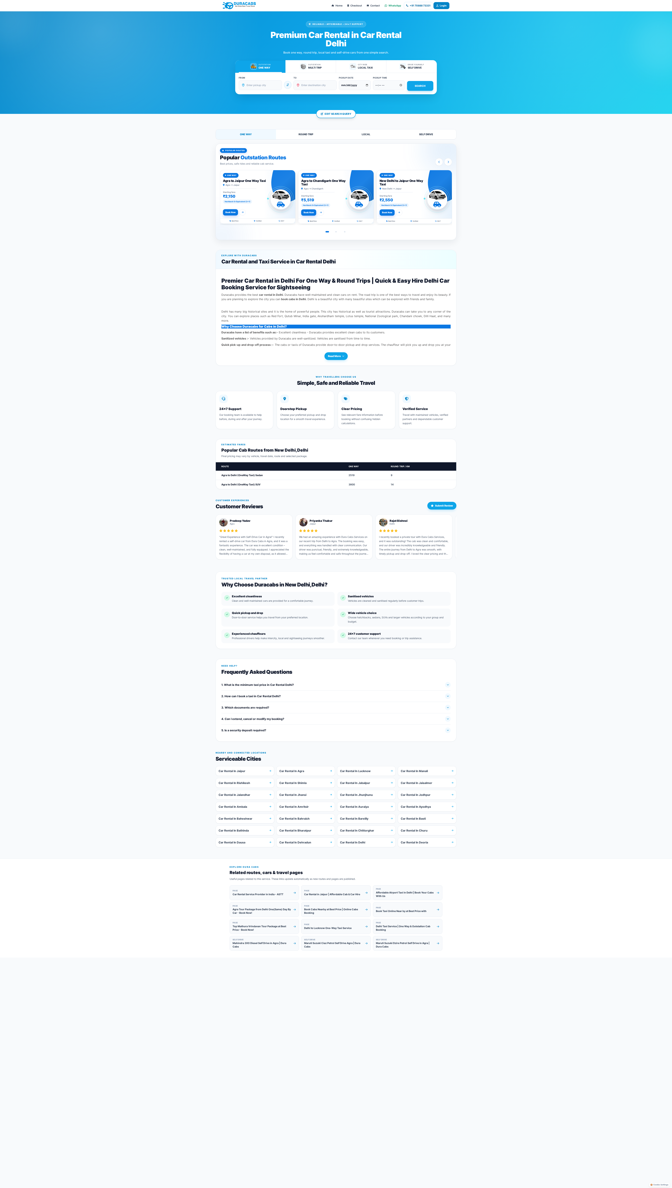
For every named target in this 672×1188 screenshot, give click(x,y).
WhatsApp (394, 5)
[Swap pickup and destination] (287, 85)
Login (443, 5)
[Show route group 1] (327, 232)
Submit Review (444, 505)
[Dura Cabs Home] (239, 5)
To (295, 77)
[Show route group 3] (345, 232)
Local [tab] (366, 134)
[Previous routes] (439, 162)
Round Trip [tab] (306, 134)
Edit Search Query (338, 113)
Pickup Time (380, 77)
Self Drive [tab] (426, 134)
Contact (375, 5)
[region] (336, 197)
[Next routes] (448, 162)
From (242, 77)
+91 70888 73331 (420, 5)
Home (338, 5)
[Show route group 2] (336, 232)
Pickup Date (346, 77)
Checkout (356, 5)
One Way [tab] (246, 134)
